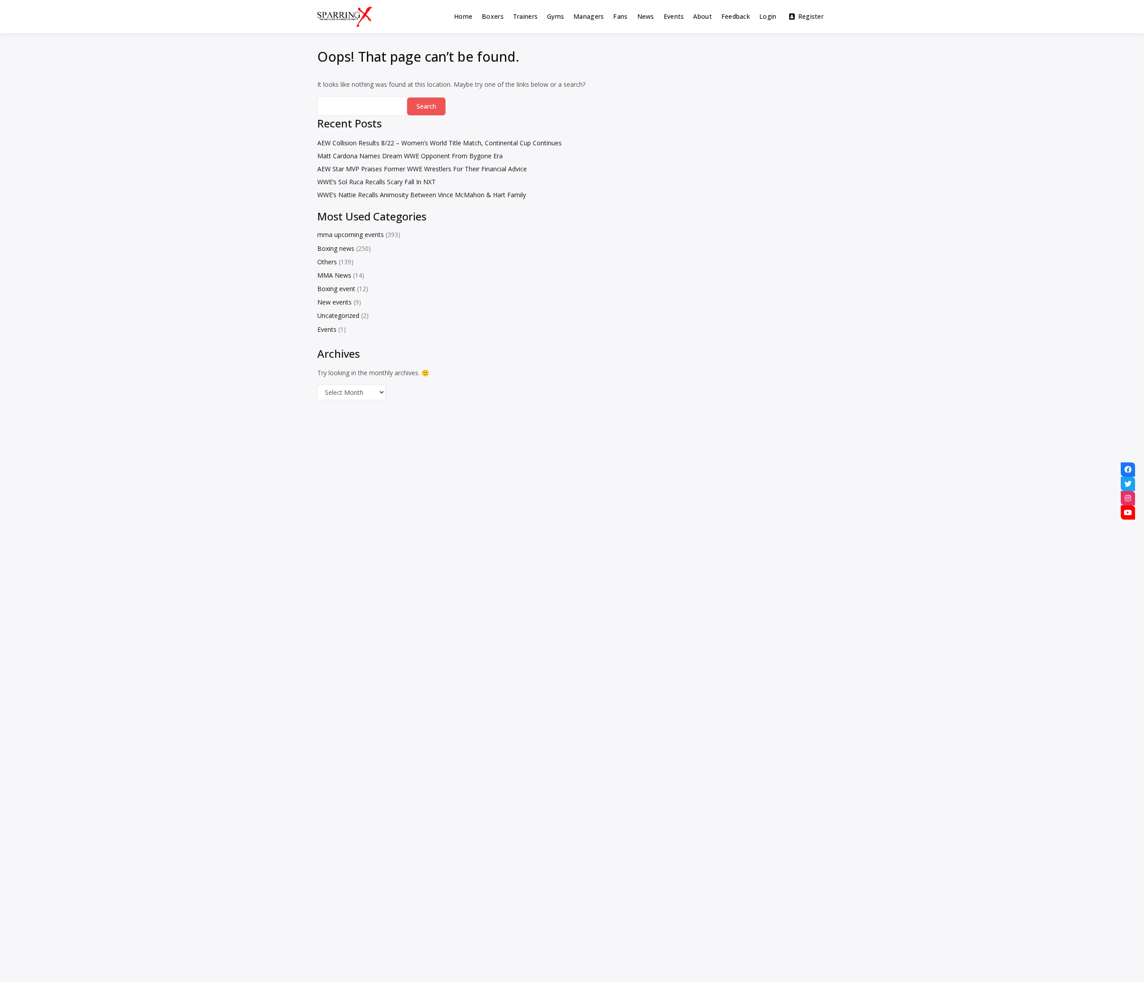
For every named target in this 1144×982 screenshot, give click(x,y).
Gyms (555, 16)
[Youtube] (1128, 512)
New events (334, 302)
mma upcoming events (350, 234)
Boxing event (336, 288)
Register (811, 16)
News (645, 16)
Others (327, 262)
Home (463, 16)
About (702, 16)
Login (767, 16)
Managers (588, 16)
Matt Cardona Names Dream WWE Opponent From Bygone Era (410, 156)
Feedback (735, 16)
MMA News (334, 275)
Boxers (493, 16)
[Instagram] (1128, 498)
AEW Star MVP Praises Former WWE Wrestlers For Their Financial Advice (422, 169)
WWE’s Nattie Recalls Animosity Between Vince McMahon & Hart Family (421, 194)
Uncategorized (338, 315)
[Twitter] (1128, 484)
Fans (620, 16)
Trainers (525, 16)
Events (674, 16)
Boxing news (335, 248)
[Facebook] (1128, 469)
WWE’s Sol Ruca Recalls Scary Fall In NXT (376, 182)
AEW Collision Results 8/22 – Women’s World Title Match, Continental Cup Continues (439, 143)
